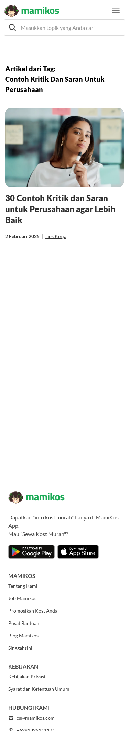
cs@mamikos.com (36, 718)
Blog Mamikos (23, 635)
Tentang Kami (22, 586)
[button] (64, 27)
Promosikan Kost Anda (32, 611)
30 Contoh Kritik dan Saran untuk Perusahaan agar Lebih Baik (60, 209)
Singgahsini (20, 648)
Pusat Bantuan (23, 623)
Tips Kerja (55, 236)
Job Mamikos (22, 598)
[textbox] (64, 27)
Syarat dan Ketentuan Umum (38, 689)
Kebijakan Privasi (26, 676)
